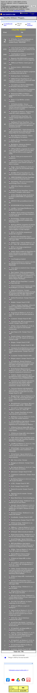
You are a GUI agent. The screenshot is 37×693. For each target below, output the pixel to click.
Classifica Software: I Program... (14, 18)
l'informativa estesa (19, 10)
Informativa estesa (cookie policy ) (18, 670)
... (2, 18)
